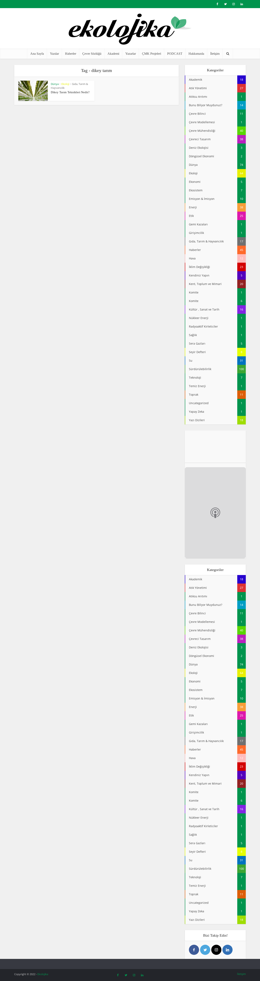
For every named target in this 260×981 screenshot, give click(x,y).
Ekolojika (42, 974)
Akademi (113, 53)
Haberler (70, 53)
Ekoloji (65, 84)
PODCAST (174, 53)
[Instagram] (216, 950)
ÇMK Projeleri (151, 53)
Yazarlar (130, 53)
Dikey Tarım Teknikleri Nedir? (70, 92)
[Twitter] (205, 950)
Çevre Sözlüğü (91, 53)
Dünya (55, 84)
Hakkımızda (196, 53)
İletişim (215, 53)
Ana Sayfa (37, 53)
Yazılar (54, 53)
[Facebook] (194, 950)
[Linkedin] (227, 950)
